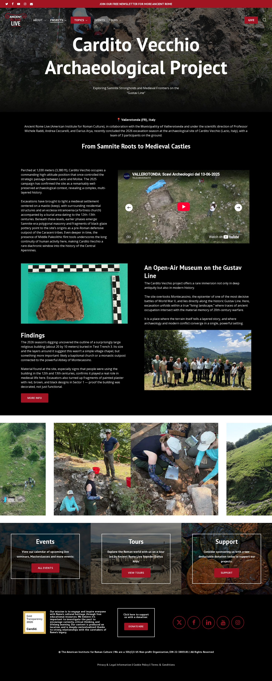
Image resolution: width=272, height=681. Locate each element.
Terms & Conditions (163, 664)
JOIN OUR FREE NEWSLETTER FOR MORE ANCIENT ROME (136, 4)
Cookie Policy (141, 664)
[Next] (238, 207)
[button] (34, 398)
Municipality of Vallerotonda (162, 126)
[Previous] (129, 207)
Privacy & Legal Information (114, 664)
